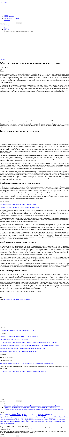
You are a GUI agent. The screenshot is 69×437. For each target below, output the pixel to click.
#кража (57, 417)
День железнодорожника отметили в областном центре (17, 330)
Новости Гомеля (9, 16)
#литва (66, 417)
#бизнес (29, 414)
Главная (6, 15)
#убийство (2, 423)
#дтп (27, 417)
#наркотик (2, 419)
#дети (17, 417)
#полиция (46, 419)
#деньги (13, 417)
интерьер (11, 423)
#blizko (2, 414)
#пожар (41, 419)
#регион (18, 421)
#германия (42, 415)
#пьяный (2, 421)
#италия (48, 417)
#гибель (49, 415)
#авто (12, 415)
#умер (7, 423)
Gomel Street (3, 2)
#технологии (57, 421)
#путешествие (61, 419)
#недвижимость (10, 419)
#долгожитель (23, 416)
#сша (46, 421)
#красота (61, 417)
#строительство (40, 421)
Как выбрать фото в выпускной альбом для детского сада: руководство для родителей (26, 363)
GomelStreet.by (4, 25)
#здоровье (39, 417)
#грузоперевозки (61, 414)
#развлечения (10, 421)
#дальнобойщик (5, 417)
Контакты (7, 20)
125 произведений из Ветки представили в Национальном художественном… (24, 371)
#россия (29, 421)
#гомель (55, 414)
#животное (32, 417)
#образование (36, 419)
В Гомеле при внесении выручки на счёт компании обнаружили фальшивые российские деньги (33, 409)
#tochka (7, 415)
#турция (63, 421)
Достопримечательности (11, 18)
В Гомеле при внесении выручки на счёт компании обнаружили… (20, 207)
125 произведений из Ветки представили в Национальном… (18, 204)
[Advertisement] (32, 8)
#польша (52, 419)
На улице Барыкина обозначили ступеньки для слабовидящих (19, 336)
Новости (2, 59)
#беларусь (21, 414)
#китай (53, 417)
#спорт (35, 421)
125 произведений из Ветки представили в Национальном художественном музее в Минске (32, 406)
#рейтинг (23, 421)
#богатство (34, 414)
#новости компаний (24, 419)
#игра (44, 417)
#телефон (51, 421)
